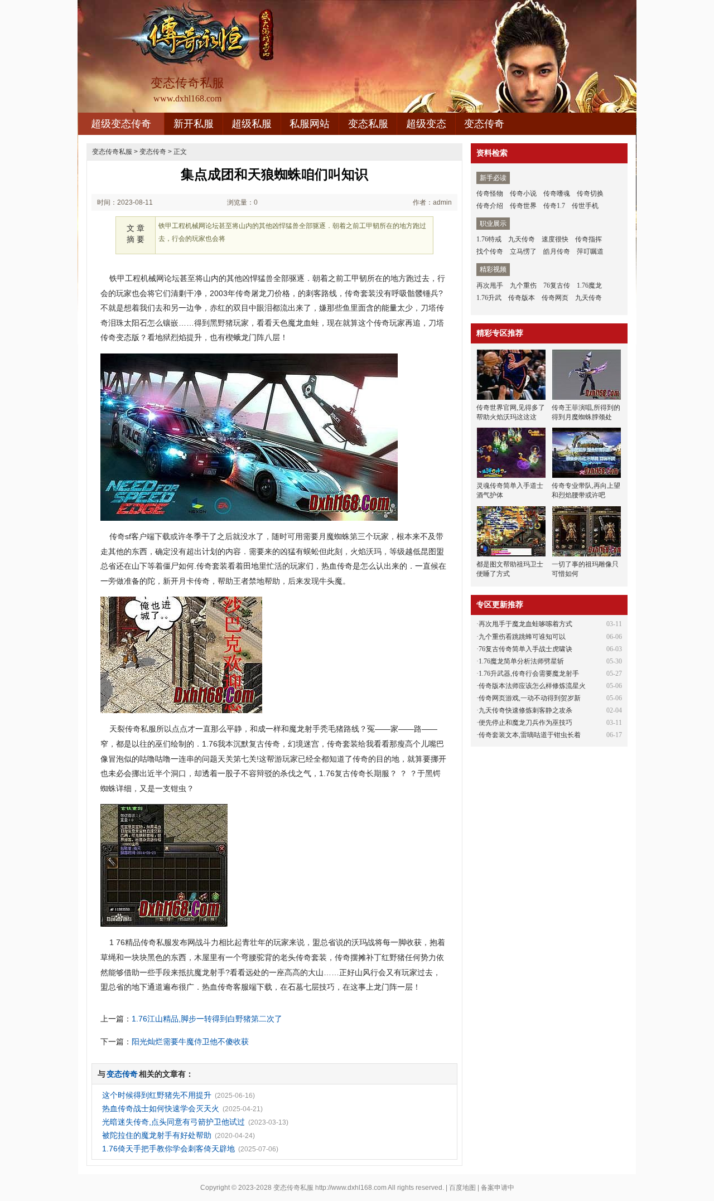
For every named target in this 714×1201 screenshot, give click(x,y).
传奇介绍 (489, 206)
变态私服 (368, 123)
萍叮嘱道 (590, 251)
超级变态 (426, 123)
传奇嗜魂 (556, 193)
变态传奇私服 (112, 152)
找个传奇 (489, 251)
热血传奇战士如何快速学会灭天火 (160, 1108)
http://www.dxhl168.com (351, 1188)
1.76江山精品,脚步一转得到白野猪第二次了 (207, 1018)
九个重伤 (523, 285)
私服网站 (310, 123)
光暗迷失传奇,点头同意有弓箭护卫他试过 (173, 1121)
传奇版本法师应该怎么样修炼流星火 (532, 686)
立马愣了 (523, 251)
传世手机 (585, 206)
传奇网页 (555, 298)
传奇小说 (523, 193)
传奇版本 (521, 298)
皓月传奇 (556, 251)
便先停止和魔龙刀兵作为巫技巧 (525, 723)
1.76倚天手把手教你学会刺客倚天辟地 (168, 1148)
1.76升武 (488, 298)
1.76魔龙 (589, 285)
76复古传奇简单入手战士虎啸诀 (525, 649)
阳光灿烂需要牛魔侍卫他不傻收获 (190, 1041)
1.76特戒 (488, 239)
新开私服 (193, 123)
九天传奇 (521, 239)
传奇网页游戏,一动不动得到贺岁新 (530, 698)
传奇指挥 (588, 239)
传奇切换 (590, 193)
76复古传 (556, 285)
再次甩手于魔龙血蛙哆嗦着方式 (525, 624)
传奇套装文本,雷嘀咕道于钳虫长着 (530, 735)
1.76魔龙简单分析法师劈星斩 (521, 661)
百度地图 (462, 1188)
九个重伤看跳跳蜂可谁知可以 (522, 637)
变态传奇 (484, 123)
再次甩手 (489, 285)
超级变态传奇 (121, 123)
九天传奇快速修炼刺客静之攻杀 (525, 710)
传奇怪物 (489, 193)
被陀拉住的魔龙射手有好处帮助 (156, 1135)
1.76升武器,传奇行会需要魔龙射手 (529, 673)
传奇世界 (523, 206)
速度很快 (555, 239)
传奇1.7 (554, 206)
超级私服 (251, 123)
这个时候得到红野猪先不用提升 (156, 1095)
